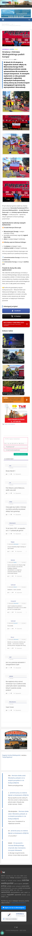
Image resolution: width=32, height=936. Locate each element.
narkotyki (14, 880)
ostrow (12, 59)
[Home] (5, 24)
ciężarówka (8, 875)
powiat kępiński (15, 888)
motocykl (10, 880)
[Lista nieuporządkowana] (14, 443)
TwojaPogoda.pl (7, 757)
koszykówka (24, 877)
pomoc (13, 886)
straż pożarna (11, 424)
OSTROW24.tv (20, 914)
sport (6, 424)
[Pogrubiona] (5, 443)
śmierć (3, 896)
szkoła (22, 892)
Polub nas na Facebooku (11, 919)
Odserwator (16, 544)
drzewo (18, 875)
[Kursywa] (7, 443)
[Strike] (10, 443)
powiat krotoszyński (6, 888)
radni (15, 890)
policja (3, 886)
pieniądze (26, 883)
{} (21, 443)
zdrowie (24, 894)
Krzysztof (15, 623)
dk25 (15, 875)
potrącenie (18, 886)
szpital (26, 892)
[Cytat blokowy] (16, 443)
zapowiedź (18, 895)
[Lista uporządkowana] (12, 443)
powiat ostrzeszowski (24, 888)
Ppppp (15, 562)
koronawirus (18, 877)
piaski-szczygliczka (18, 883)
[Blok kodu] (17, 443)
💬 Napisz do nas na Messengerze (13, 907)
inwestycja (7, 877)
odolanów (19, 880)
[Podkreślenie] (9, 443)
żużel (7, 896)
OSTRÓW (11, 49)
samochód (5, 892)
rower (18, 890)
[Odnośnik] (19, 443)
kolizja (12, 878)
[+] (23, 443)
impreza (3, 877)
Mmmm (15, 587)
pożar (11, 890)
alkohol (3, 876)
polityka (9, 886)
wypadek (10, 894)
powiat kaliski (25, 886)
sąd (29, 892)
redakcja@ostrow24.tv (18, 903)
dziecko (25, 875)
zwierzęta (28, 894)
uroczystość (3, 894)
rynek (21, 890)
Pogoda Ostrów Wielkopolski (11, 755)
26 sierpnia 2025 (6, 59)
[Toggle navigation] (3, 19)
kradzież (3, 880)
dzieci (21, 876)
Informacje (5, 49)
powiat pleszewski (5, 890)
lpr (6, 880)
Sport (16, 49)
